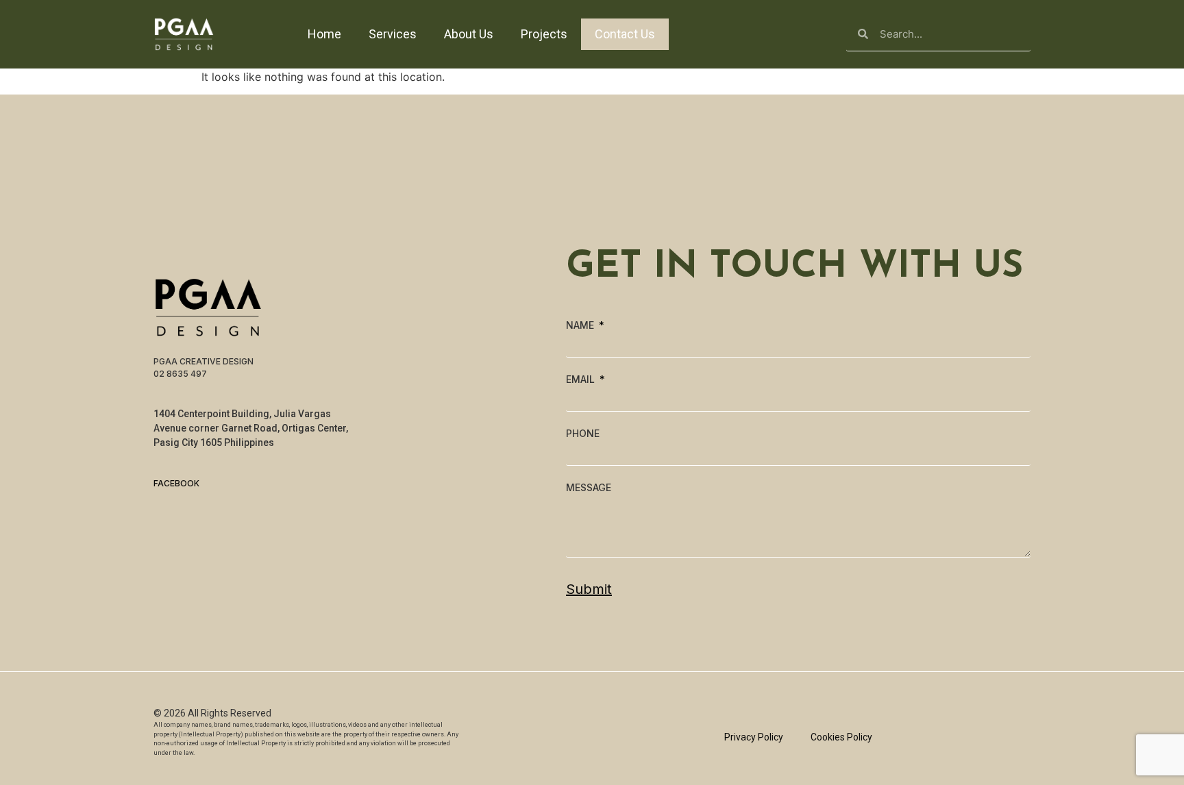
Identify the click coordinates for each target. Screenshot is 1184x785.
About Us (468, 34)
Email (581, 379)
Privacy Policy (753, 737)
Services (393, 34)
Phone (583, 433)
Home (324, 34)
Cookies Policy (841, 737)
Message (588, 488)
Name (581, 325)
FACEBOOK (176, 483)
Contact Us (625, 34)
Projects (544, 34)
